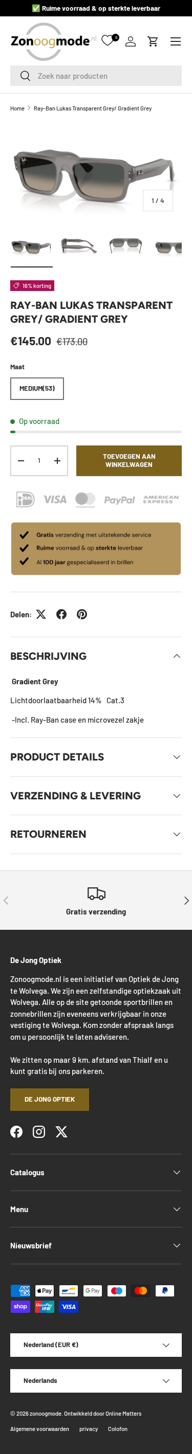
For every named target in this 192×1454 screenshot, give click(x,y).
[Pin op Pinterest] (82, 614)
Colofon (117, 1428)
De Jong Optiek (50, 1099)
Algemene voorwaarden (39, 1428)
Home (17, 108)
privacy (88, 1428)
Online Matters (123, 1413)
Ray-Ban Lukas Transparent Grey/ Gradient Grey (93, 108)
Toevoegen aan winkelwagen (129, 460)
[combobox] (96, 75)
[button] (153, 41)
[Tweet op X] (41, 614)
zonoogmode (45, 1413)
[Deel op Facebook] (61, 614)
